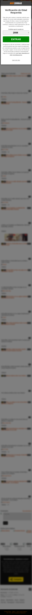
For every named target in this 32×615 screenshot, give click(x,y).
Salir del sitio (16, 60)
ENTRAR (16, 39)
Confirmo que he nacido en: (16, 29)
